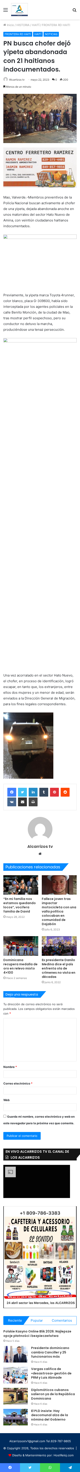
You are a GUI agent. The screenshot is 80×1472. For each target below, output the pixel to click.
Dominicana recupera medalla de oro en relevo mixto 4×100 (20, 966)
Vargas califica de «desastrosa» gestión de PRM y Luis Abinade (51, 1373)
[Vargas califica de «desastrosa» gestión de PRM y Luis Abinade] (15, 1375)
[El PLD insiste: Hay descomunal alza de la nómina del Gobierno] (15, 1417)
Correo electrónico (17, 1083)
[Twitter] (22, 792)
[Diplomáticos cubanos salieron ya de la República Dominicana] (15, 1396)
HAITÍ (35, 25)
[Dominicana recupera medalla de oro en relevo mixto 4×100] (20, 946)
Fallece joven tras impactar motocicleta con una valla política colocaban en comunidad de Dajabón (59, 911)
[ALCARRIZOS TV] (19, 9)
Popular (37, 1320)
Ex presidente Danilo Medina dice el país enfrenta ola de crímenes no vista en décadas (58, 968)
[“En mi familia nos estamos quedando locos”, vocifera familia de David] (20, 885)
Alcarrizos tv (17, 79)
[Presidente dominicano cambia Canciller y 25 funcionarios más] (15, 1354)
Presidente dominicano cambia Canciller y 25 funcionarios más (50, 1352)
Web (6, 1100)
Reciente (15, 1320)
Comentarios (62, 1320)
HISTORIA (23, 25)
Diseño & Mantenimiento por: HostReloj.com (43, 1455)
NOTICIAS (51, 34)
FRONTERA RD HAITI (56, 25)
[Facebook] (11, 792)
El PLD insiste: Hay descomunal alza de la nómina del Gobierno (49, 1415)
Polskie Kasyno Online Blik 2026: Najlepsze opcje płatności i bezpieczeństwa (37, 1333)
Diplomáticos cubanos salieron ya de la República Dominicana (53, 1394)
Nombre (10, 1067)
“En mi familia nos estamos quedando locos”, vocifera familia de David (19, 905)
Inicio (10, 25)
